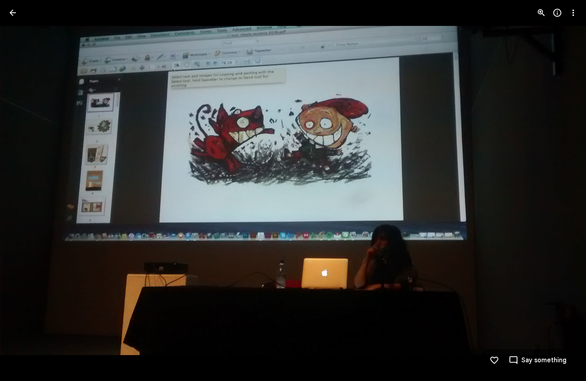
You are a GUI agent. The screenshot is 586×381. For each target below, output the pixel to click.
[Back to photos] (12, 12)
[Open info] (557, 13)
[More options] (573, 13)
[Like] (494, 360)
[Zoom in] (541, 13)
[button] (564, 190)
